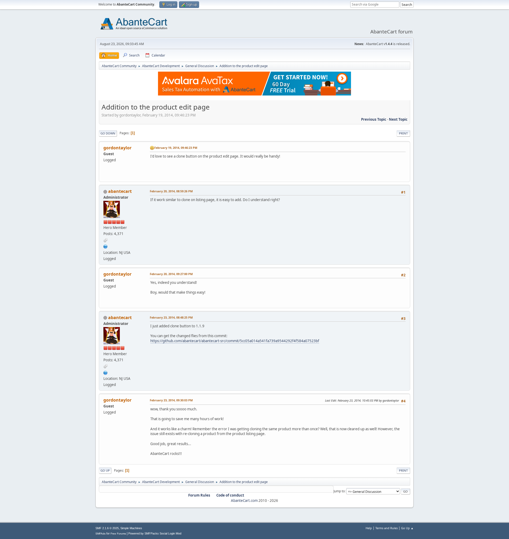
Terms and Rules (386, 528)
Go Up (105, 470)
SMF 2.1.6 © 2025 (107, 528)
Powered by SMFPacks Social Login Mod (154, 533)
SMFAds (100, 533)
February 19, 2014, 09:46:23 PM (175, 148)
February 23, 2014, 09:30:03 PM (171, 400)
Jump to (339, 491)
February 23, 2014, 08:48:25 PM (171, 317)
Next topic (398, 119)
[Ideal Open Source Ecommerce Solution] (105, 246)
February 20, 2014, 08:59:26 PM (171, 191)
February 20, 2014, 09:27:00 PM (171, 274)
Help (369, 528)
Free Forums (118, 533)
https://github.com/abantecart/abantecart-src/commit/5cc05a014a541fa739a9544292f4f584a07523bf (234, 340)
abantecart (120, 191)
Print (403, 133)
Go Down (107, 133)
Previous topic (373, 119)
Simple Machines (131, 528)
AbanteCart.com (244, 500)
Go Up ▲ (407, 528)
